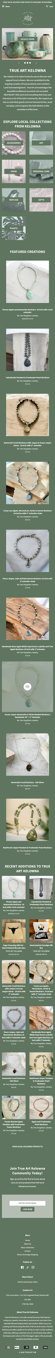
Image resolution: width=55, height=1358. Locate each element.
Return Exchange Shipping (27, 1254)
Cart (51, 6)
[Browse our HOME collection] (14, 174)
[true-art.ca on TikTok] (27, 1268)
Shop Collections (27, 1247)
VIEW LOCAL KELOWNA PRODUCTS (27, 1146)
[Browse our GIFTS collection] (41, 202)
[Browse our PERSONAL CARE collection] (41, 174)
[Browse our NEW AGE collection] (14, 202)
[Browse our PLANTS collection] (14, 231)
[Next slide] (36, 63)
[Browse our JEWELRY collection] (14, 145)
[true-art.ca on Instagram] (32, 1268)
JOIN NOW (27, 1209)
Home (27, 1240)
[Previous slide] (19, 63)
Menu (7, 6)
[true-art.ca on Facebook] (22, 1268)
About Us (27, 1244)
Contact (27, 1251)
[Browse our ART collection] (41, 145)
